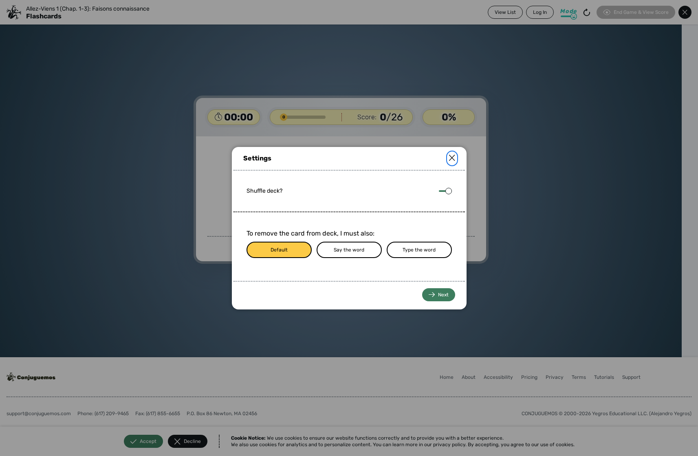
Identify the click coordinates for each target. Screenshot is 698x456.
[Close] (452, 158)
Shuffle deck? (264, 190)
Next (443, 295)
